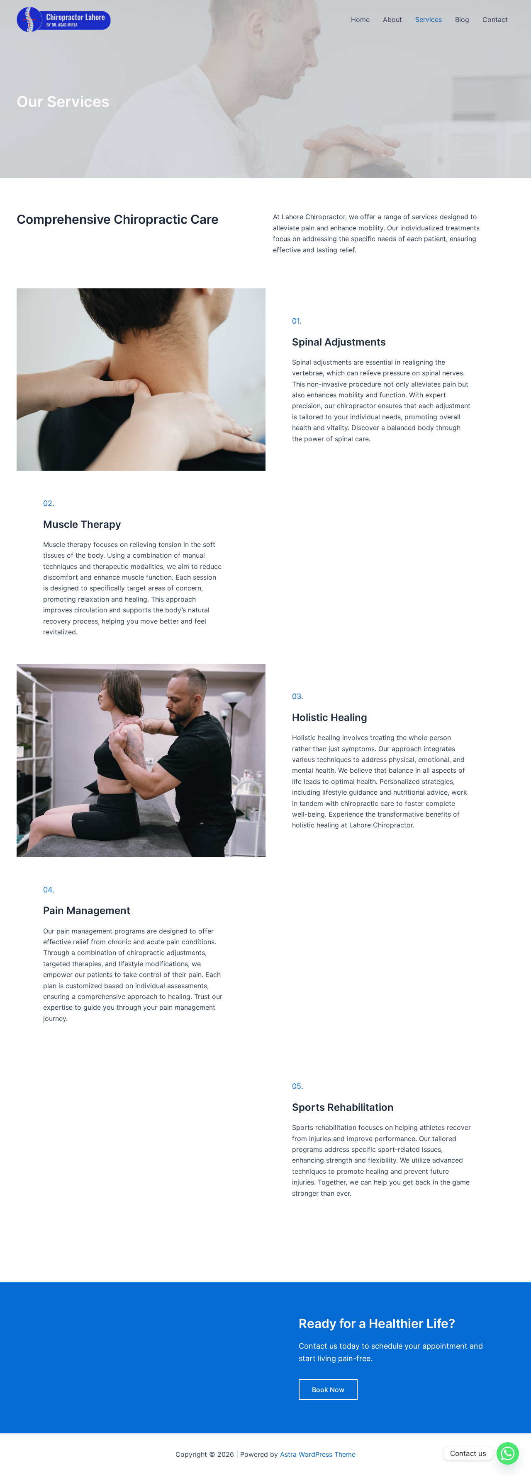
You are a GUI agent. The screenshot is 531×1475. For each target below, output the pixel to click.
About (392, 19)
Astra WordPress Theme (318, 1454)
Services (428, 19)
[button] (328, 1389)
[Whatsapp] (508, 1453)
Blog (462, 19)
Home (360, 19)
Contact (495, 19)
